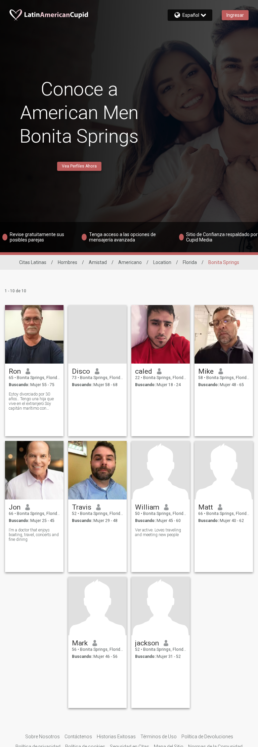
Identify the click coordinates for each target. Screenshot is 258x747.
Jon (14, 507)
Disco (81, 371)
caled (143, 371)
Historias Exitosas (116, 736)
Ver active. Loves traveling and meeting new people (158, 532)
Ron (15, 371)
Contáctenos (78, 736)
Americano (130, 262)
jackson (147, 643)
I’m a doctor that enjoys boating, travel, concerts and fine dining (34, 535)
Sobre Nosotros (42, 736)
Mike (206, 371)
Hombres (67, 262)
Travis (81, 507)
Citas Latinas (32, 262)
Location (162, 262)
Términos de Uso (158, 736)
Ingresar (235, 15)
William (147, 507)
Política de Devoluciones (207, 736)
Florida (190, 262)
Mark (80, 643)
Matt (205, 507)
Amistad (98, 262)
